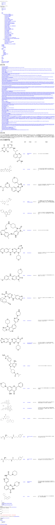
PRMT (47, 98)
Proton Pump (28, 125)
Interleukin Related (7, 86)
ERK (2, 90)
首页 (2, 12)
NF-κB (8, 107)
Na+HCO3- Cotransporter (49, 124)
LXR (11, 94)
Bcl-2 (6, 70)
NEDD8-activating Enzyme (37, 94)
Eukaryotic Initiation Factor (18, 73)
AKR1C (27, 86)
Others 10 (33, 109)
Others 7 (47, 109)
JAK (43, 79)
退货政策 (10, 503)
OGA (10, 71)
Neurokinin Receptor (15, 83)
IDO (2, 94)
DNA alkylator (10, 76)
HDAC (26, 73)
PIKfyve (27, 111)
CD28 (42, 86)
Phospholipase (37, 98)
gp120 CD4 (27, 109)
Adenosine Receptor (8, 81)
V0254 (24, 408)
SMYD (17, 80)
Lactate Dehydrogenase (6, 94)
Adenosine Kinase (13, 103)
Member (6, 524)
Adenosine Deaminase (22, 92)
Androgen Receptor (15, 78)
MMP (26, 94)
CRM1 (2, 124)
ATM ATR (6, 111)
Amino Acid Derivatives (12, 109)
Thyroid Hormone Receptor (22, 129)
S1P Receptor (13, 84)
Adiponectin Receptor (27, 92)
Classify (3, 524)
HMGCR (52, 93)
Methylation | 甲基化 (7, 27)
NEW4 (2, 106)
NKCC (8, 125)
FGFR (35, 114)
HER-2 (16, 67)
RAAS (42, 78)
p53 (24, 70)
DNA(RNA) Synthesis (17, 76)
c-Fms (11, 114)
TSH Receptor (46, 78)
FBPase (10, 93)
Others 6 (44, 109)
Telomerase (48, 76)
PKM (43, 98)
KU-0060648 (28, 402)
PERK (29, 70)
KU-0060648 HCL (29, 408)
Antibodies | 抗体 (7, 40)
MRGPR (9, 83)
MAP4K (9, 90)
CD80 (25, 86)
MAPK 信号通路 (48, 118)
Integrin (22, 75)
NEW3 (8, 106)
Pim (49, 79)
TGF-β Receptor (14, 122)
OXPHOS (19, 98)
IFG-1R (42, 114)
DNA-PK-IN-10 (29, 230)
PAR (51, 83)
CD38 (21, 86)
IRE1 (12, 128)
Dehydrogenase (4, 97)
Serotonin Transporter (45, 104)
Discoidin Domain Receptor (22, 114)
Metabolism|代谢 (23, 94)
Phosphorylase (41, 98)
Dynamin (13, 75)
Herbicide (33, 95)
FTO (11, 93)
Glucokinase (15, 93)
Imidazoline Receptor (17, 104)
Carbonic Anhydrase (49, 92)
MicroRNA (46, 79)
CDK (11, 73)
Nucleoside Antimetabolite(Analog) (29, 76)
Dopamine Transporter (47, 103)
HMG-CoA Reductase (36, 97)
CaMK (36, 103)
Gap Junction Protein (16, 75)
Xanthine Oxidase (10, 95)
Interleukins (17, 124)
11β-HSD (3, 92)
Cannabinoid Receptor (40, 81)
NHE (6, 125)
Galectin (53, 86)
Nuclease (28, 95)
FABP (10, 97)
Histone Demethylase (33, 79)
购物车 (3, 58)
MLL (48, 79)
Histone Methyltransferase (39, 79)
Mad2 (33, 73)
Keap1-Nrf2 (5, 107)
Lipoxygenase (49, 97)
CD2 (17, 86)
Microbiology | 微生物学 (8, 28)
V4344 (24, 169)
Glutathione (32, 97)
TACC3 (36, 75)
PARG (37, 76)
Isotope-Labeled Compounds (5, 109)
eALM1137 (28, 365)
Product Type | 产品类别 (6, 39)
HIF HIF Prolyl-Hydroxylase (40, 93)
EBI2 (11, 82)
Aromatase (18, 78)
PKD (31, 70)
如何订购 (3, 503)
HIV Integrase (45, 93)
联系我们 (3, 55)
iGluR (15, 124)
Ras (32, 70)
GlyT (10, 124)
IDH (53, 93)
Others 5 (42, 109)
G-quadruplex (23, 73)
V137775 (24, 388)
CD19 (16, 86)
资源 (2, 49)
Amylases (13, 95)
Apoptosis (3, 70)
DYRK (27, 114)
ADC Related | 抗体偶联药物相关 (37, 118)
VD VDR (27, 129)
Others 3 (38, 109)
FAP (2, 86)
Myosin (33, 75)
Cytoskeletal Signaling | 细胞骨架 (9, 19)
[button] (6, 96)
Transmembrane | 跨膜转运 (5, 123)
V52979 (24, 184)
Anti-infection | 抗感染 (7, 16)
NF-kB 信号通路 (7, 30)
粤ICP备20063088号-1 (16, 516)
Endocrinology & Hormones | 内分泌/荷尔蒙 (10, 21)
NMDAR (26, 104)
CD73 (23, 86)
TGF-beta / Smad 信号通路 (8, 35)
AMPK (3, 79)
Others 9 (51, 109)
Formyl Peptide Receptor (20, 82)
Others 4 (40, 109)
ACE (6, 78)
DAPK (16, 70)
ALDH (31, 92)
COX (50, 86)
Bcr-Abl (9, 67)
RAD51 (41, 76)
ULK (11, 71)
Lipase (47, 97)
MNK (19, 90)
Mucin (4, 86)
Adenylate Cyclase (12, 81)
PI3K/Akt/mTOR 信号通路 (5, 62)
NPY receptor (31, 83)
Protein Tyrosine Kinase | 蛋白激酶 (9, 33)
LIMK (31, 73)
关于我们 (3, 46)
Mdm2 (23, 70)
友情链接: (1, 518)
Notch (28, 104)
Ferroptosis (18, 70)
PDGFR (51, 114)
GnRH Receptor (52, 82)
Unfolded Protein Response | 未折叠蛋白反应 (10, 37)
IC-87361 (28, 388)
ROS (36, 70)
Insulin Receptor (46, 114)
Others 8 (49, 109)
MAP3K (7, 90)
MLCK (31, 75)
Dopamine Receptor (7, 82)
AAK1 (6, 103)
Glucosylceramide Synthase (25, 97)
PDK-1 (20, 111)
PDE (27, 98)
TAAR (27, 84)
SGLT (16, 84)
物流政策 (8, 503)
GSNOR (27, 93)
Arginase (33, 86)
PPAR (45, 98)
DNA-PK (8, 111)
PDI (44, 94)
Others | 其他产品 (7, 31)
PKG (54, 83)
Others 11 (53, 109)
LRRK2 (6, 71)
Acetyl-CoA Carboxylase (13, 92)
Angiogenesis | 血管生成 (8, 15)
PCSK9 (25, 98)
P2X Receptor (16, 125)
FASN (8, 93)
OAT (9, 125)
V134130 (24, 320)
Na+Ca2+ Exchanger (43, 124)
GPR (34, 78)
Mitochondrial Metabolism (5, 98)
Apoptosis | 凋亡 (7, 17)
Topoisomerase (51, 76)
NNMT (3, 100)
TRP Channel (37, 125)
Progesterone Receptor (16, 129)
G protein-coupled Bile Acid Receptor (33, 82)
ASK (5, 70)
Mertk (49, 114)
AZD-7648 (28, 169)
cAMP (37, 81)
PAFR (50, 83)
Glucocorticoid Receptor (30, 78)
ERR (7, 129)
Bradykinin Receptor (33, 81)
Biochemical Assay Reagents (18, 109)
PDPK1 (22, 111)
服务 (3, 51)
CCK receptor (46, 81)
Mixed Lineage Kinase (14, 90)
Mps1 (39, 73)
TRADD (51, 70)
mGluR (3, 83)
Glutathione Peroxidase (23, 93)
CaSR (44, 81)
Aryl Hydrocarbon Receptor (37, 86)
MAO (52, 97)
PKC (51, 79)
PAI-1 (43, 94)
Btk (10, 114)
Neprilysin (41, 94)
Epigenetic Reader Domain (16, 79)
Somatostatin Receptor (23, 84)
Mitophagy (8, 71)
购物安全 (5, 503)
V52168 (24, 343)
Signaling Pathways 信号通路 (7, 14)
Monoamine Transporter (22, 124)
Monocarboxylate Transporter (28, 124)
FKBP (20, 70)
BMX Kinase (8, 114)
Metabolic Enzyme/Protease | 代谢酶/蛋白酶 (7, 91)
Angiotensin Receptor (22, 81)
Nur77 (49, 73)
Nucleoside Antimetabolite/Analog (44, 73)
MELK (13, 111)
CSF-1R (16, 114)
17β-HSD (30, 95)
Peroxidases (29, 98)
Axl (3, 114)
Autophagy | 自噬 (43, 118)
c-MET (14, 114)
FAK (13, 67)
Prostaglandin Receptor (4, 84)
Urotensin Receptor (33, 84)
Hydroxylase (42, 97)
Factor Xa (12, 97)
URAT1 (40, 125)
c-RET (12, 70)
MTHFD (28, 94)
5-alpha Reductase (4, 67)
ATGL (41, 92)
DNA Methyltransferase (10, 79)
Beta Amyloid (26, 103)
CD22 (10, 86)
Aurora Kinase (7, 73)
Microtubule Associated (27, 75)
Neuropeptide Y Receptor (22, 83)
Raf (23, 90)
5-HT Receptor (3, 81)
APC (4, 73)
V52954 (24, 153)
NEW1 (4, 106)
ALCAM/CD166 (13, 86)
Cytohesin (14, 70)
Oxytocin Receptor (43, 83)
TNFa (48, 70)
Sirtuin (44, 76)
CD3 (20, 86)
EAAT (4, 124)
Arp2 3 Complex (4, 75)
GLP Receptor (43, 82)
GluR (9, 104)
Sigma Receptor (18, 84)
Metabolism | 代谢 (7, 26)
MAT (44, 79)
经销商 (3, 48)
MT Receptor (11, 83)
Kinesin (29, 73)
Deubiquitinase (3, 128)
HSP (27, 73)
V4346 (24, 402)
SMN (46, 76)
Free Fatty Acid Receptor (26, 82)
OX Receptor (39, 83)
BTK (10, 67)
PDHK (18, 111)
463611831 (3, 521)
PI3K (24, 111)
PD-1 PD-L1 (26, 70)
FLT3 (15, 67)
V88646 (24, 436)
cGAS (43, 86)
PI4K (25, 111)
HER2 (40, 114)
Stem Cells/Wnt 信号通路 (8, 34)
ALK (7, 67)
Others (31, 109)
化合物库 (3, 44)
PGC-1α (32, 98)
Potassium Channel (24, 125)
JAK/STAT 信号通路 (7, 24)
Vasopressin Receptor (38, 84)
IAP (21, 70)
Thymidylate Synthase (41, 70)
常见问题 (4, 54)
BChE (23, 103)
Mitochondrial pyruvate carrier (11, 98)
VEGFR (23, 67)
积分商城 (3, 45)
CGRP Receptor (52, 81)
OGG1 (34, 76)
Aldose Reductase (34, 92)
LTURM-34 (28, 418)
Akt (2, 111)
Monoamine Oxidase (22, 104)
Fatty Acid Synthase (15, 97)
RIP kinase (34, 70)
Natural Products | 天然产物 (8, 42)
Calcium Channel (33, 103)
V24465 (24, 418)
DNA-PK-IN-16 (29, 320)
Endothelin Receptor (14, 82)
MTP (40, 124)
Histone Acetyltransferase (28, 79)
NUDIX (17, 111)
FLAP (51, 86)
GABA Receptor (52, 103)
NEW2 (6, 106)
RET (54, 114)
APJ (25, 81)
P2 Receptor (38, 104)
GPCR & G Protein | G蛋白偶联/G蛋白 (9, 22)
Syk (20, 67)
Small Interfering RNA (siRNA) (12, 80)
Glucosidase (18, 93)
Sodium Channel (33, 125)
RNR (42, 76)
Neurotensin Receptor (27, 83)
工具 (3, 50)
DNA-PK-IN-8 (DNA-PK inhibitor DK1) (30, 343)
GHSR (40, 82)
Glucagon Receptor (47, 82)
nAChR (5, 125)
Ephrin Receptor (31, 114)
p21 (50, 73)
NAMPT (17, 98)
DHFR (6, 97)
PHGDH (47, 94)
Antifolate (3, 73)
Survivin (38, 70)
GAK (21, 76)
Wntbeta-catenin (39, 75)
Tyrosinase (6, 95)
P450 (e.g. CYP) (22, 98)
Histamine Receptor (12, 104)
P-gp (11, 125)
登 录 (2, 57)
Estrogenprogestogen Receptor (23, 78)
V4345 (24, 201)
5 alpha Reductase (6, 92)
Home (1, 524)
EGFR (12, 67)
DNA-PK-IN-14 (29, 275)
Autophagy (3, 71)
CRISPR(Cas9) (6, 76)
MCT (43, 125)
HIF (18, 67)
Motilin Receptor (6, 83)
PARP (39, 76)
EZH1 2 (21, 79)
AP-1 (31, 86)
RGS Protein (10, 84)
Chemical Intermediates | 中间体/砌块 (9, 41)
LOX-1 (29, 109)
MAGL (13, 94)
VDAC (42, 125)
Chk (12, 73)
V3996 (24, 213)
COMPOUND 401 (29, 213)
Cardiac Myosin (10, 75)
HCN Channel (12, 124)
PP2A (29, 111)
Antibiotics (29, 86)
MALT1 (13, 107)
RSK (24, 90)
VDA (21, 67)
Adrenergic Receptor (10, 78)
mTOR (14, 111)
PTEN (31, 111)
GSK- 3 (11, 111)
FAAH (8, 97)
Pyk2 (52, 114)
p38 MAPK (21, 90)
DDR (18, 114)
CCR (49, 81)
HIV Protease (49, 93)
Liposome (10, 94)
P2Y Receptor (47, 83)
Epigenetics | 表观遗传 (30, 118)
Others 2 (36, 109)
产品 (2, 13)
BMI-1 (10, 73)
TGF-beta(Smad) (10, 122)
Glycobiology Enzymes (17, 95)
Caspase (8, 70)
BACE (21, 103)
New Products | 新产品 (4, 105)
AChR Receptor (9, 103)
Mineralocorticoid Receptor (38, 78)
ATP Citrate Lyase (44, 92)
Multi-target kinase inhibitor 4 (29, 482)
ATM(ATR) (3, 76)
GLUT (30, 97)
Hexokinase (35, 93)
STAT (6, 89)
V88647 (24, 275)
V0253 (24, 496)
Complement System (46, 86)
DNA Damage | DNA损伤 (8, 20)
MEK (11, 90)
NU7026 (28, 496)
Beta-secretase (29, 103)
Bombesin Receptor (28, 81)
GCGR (39, 82)
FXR (13, 93)
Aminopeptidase (39, 92)
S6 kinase (33, 111)
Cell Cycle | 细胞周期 (4, 72)
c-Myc (10, 70)
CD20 (19, 86)
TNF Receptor (46, 70)
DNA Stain (13, 76)
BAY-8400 (28, 184)
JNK (3, 90)
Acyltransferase (18, 92)
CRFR (2, 82)
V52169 (24, 230)
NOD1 (10, 107)
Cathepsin (53, 92)
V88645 (24, 459)
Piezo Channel (20, 125)
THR (43, 78)
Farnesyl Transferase (5, 93)
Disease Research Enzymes (23, 95)
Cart (4, 524)
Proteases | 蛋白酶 (27, 116)
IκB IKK (3, 107)
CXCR (4, 82)
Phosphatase (49, 94)
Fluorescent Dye (24, 109)
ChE (37, 103)
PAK (52, 73)
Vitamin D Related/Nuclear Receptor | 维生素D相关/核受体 (12, 38)
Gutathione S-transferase (31, 93)
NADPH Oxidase (31, 94)
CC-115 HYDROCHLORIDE (30, 201)
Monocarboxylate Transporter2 (35, 124)
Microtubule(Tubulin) (36, 73)
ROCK (7, 122)
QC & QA (4, 47)
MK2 (17, 90)
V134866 (24, 365)
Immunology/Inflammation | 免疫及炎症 (10, 23)
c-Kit (12, 114)
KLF (5, 90)
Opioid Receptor (35, 83)
